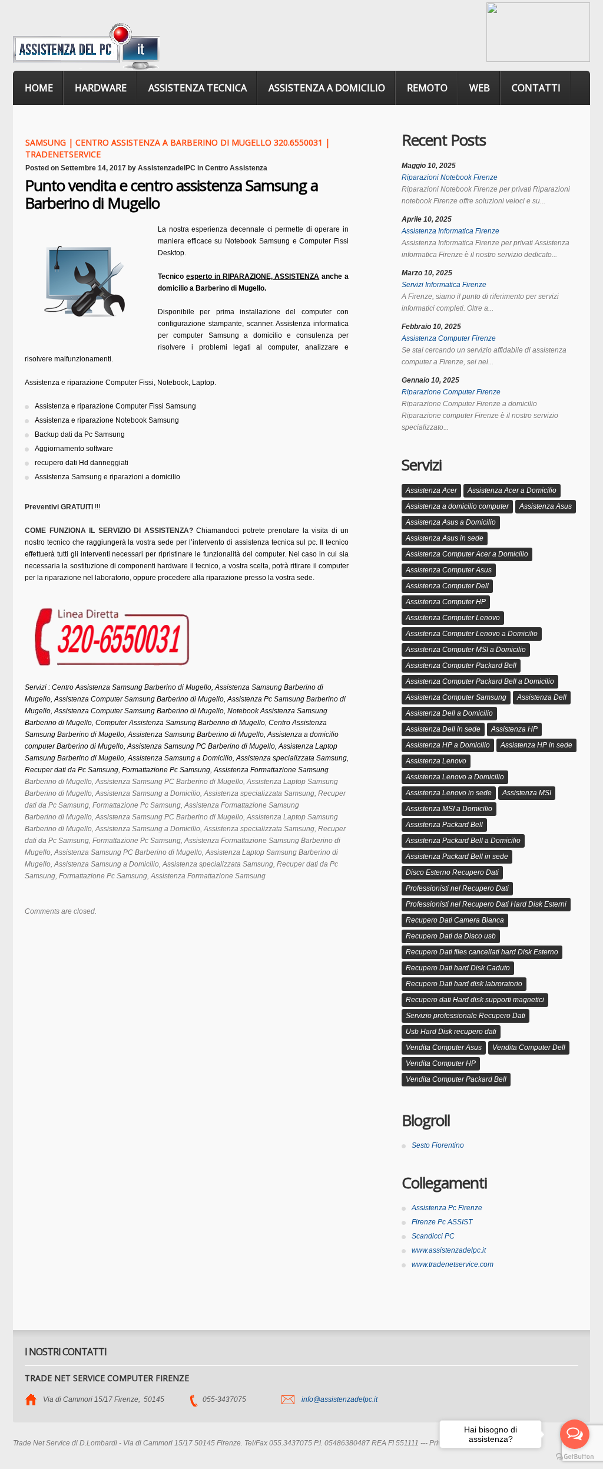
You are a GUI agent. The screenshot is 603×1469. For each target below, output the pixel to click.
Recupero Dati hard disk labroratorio (464, 984)
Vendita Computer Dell (528, 1047)
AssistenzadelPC (167, 168)
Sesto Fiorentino (438, 1145)
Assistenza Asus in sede (444, 538)
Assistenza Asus (545, 506)
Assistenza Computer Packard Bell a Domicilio (480, 681)
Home (39, 87)
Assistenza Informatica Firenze (450, 231)
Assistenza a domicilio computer (457, 506)
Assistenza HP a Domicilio (448, 745)
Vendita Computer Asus (444, 1047)
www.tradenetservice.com (452, 1264)
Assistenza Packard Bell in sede (457, 856)
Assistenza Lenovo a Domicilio (455, 777)
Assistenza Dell (541, 697)
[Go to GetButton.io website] (575, 1457)
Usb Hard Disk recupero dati (451, 1031)
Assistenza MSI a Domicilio (449, 809)
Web (479, 87)
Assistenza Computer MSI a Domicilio (466, 649)
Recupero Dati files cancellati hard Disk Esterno (482, 952)
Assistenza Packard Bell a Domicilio (463, 840)
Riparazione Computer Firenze (451, 392)
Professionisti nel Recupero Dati (457, 888)
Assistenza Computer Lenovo (453, 618)
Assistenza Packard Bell (444, 825)
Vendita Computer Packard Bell (456, 1079)
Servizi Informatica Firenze (444, 285)
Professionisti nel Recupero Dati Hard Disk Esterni (486, 904)
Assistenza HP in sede (536, 745)
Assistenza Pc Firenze (447, 1208)
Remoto (427, 87)
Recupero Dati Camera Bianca (455, 920)
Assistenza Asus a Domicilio (451, 522)
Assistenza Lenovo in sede (449, 793)
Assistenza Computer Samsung (456, 697)
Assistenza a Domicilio (327, 87)
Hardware (101, 87)
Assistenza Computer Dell (447, 586)
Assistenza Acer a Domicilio (512, 490)
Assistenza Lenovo (436, 761)
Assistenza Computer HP (446, 602)
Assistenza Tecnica (197, 87)
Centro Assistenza (236, 168)
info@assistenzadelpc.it (339, 1399)
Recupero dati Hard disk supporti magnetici (475, 1000)
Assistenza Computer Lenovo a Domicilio (472, 634)
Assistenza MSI (526, 793)
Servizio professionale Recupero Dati (465, 1016)
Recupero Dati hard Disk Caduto (458, 968)
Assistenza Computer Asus (449, 570)
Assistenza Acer (431, 490)
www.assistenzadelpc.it (449, 1250)
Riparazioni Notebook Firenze (450, 177)
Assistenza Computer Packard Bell (461, 665)
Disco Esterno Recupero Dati (452, 872)
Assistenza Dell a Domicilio (449, 713)
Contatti (536, 87)
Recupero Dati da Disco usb (451, 936)
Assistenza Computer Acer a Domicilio (467, 554)
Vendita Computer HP (441, 1063)
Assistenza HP (514, 729)
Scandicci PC (433, 1236)
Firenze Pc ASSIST (442, 1222)
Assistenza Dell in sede (443, 729)
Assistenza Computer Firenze (449, 338)
